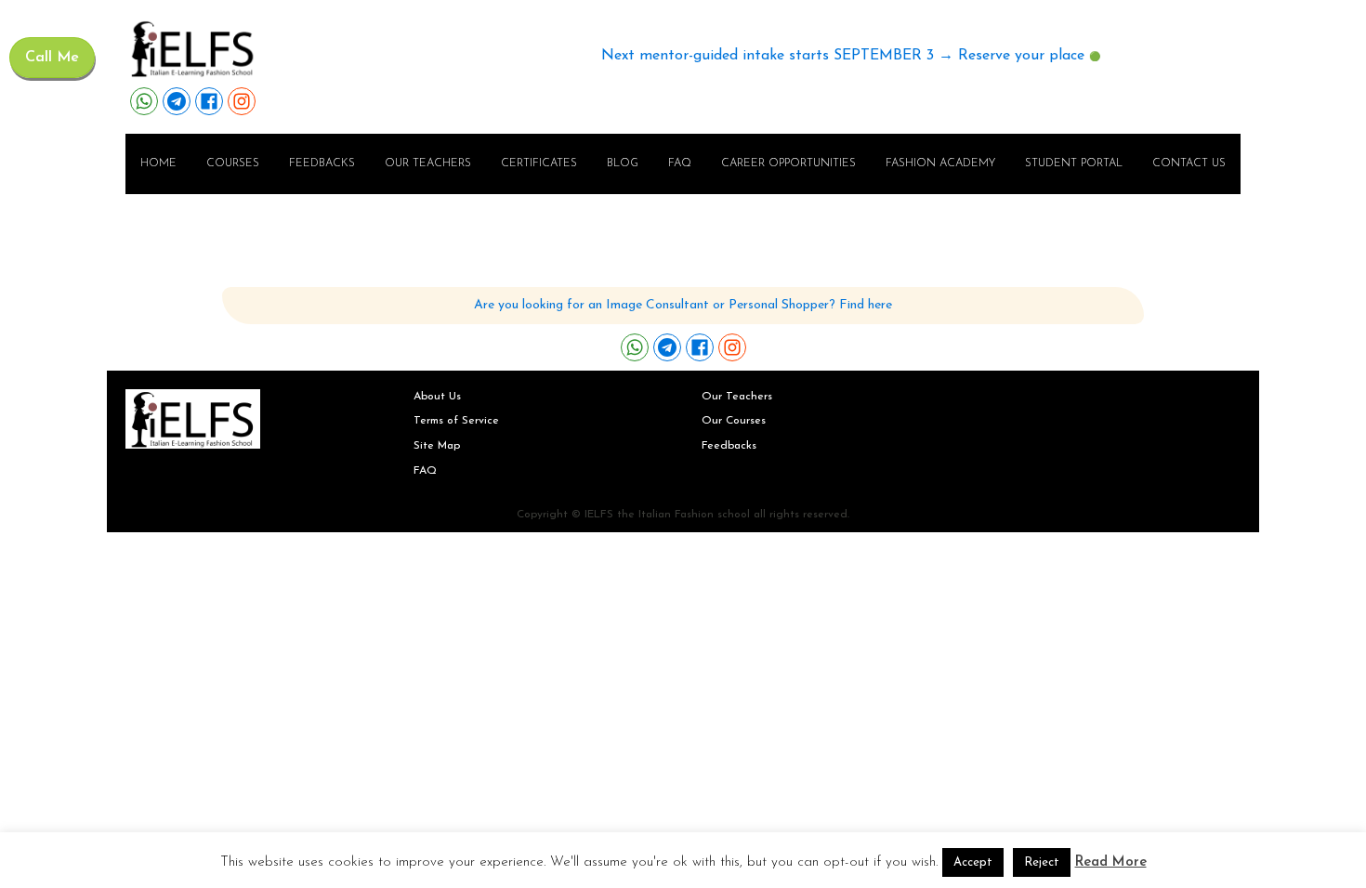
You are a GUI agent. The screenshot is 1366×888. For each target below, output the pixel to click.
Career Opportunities (788, 163)
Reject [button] (1041, 862)
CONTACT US (1189, 163)
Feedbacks (322, 163)
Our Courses (734, 420)
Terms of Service (456, 420)
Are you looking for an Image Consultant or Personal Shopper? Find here (683, 305)
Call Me (52, 57)
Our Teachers (737, 396)
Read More (1111, 862)
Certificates (539, 163)
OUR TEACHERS (428, 163)
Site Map (437, 445)
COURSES (232, 163)
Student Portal (1074, 163)
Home (158, 163)
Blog (622, 163)
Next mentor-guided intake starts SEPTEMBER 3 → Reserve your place (842, 55)
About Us (437, 396)
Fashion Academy (940, 163)
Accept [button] (972, 862)
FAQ (679, 163)
